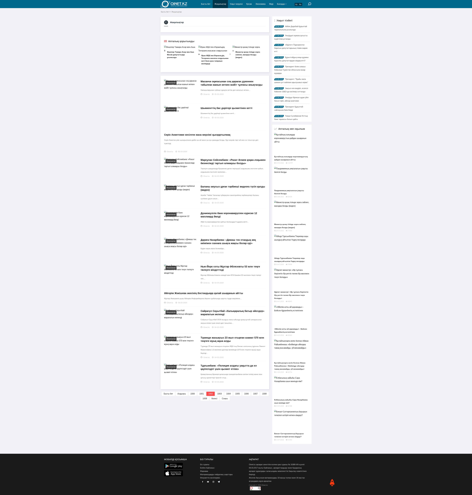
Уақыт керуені (236, 4)
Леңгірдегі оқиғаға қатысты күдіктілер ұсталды (291, 37)
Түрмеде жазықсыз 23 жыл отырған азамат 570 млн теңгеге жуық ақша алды (232, 339)
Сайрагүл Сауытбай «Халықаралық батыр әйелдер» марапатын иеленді (232, 313)
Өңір (271, 4)
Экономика (260, 4)
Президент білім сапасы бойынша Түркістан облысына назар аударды (290, 69)
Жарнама (204, 471)
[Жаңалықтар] (175, 4)
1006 (246, 394)
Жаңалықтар (220, 4)
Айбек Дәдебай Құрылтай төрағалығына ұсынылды (290, 28)
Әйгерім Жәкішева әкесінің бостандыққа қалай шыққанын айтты (203, 293)
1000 (192, 394)
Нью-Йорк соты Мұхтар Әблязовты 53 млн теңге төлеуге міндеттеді (230, 268)
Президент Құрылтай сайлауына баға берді (288, 108)
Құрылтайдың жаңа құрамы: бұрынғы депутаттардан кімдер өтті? (291, 59)
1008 (264, 394)
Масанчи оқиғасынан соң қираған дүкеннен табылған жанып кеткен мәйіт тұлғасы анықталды (231, 83)
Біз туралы (204, 464)
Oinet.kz (265, 485)
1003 (219, 394)
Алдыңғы (181, 394)
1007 (255, 394)
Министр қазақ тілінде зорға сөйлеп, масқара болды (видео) (248, 54)
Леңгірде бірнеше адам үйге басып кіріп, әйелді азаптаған (291, 99)
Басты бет (205, 4)
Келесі (214, 398)
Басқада (281, 4)
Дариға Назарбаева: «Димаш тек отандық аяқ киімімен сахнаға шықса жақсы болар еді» (228, 242)
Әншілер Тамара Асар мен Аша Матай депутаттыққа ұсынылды (180, 54)
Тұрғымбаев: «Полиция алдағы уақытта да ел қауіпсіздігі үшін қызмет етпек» (229, 367)
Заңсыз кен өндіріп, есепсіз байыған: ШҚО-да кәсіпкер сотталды (291, 90)
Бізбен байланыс (207, 468)
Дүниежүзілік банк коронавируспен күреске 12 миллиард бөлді (229, 215)
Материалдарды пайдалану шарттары (216, 474)
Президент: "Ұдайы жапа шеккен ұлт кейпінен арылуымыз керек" (291, 80)
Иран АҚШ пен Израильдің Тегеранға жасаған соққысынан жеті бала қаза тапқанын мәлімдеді (214, 60)
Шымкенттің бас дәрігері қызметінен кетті (226, 108)
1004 (228, 394)
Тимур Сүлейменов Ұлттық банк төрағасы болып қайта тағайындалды (291, 119)
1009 (205, 398)
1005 (237, 394)
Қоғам (249, 4)
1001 (201, 394)
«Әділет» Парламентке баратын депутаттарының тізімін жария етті (290, 48)
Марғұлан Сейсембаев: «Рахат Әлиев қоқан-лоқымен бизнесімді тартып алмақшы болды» (233, 162)
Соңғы (225, 398)
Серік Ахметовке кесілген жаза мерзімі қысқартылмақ (197, 134)
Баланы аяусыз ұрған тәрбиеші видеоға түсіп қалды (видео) (233, 188)
